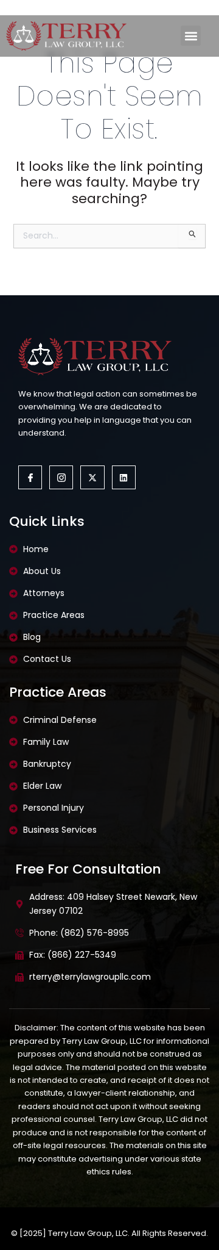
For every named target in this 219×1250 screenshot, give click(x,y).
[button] (191, 36)
